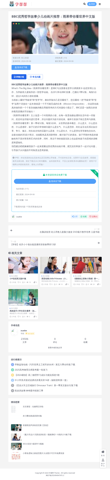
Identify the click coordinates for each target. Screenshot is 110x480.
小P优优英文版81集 (18, 278)
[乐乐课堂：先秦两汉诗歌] (16, 409)
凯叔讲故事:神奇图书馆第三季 (29, 390)
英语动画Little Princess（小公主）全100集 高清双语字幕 (54, 279)
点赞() (94, 217)
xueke (19, 216)
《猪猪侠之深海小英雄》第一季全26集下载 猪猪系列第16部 (86, 279)
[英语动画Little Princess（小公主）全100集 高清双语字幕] (55, 265)
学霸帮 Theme (54, 473)
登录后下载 (22, 67)
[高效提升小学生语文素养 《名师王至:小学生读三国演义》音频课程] (23, 297)
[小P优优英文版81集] (23, 265)
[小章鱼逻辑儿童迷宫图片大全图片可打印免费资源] (16, 455)
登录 (93, 4)
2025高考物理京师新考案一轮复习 (31, 369)
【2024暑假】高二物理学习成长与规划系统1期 (37, 375)
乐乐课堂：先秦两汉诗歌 (33, 406)
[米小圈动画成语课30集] (16, 418)
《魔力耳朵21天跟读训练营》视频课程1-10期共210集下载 (47, 434)
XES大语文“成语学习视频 (33, 443)
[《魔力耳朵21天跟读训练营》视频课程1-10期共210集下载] (16, 437)
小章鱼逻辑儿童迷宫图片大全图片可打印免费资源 (43, 453)
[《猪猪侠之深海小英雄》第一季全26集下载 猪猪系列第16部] (87, 265)
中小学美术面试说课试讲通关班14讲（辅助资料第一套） (42, 380)
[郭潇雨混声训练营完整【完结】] (16, 427)
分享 (76, 217)
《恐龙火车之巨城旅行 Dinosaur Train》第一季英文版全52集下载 (46, 385)
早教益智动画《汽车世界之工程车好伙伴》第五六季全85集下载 (45, 364)
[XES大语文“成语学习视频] (16, 446)
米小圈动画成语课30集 (32, 416)
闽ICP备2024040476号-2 (55, 475)
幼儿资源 (25, 57)
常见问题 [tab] (36, 76)
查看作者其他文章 (55, 348)
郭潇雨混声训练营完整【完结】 (36, 425)
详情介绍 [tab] (20, 76)
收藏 (85, 217)
